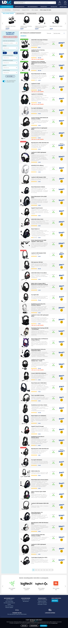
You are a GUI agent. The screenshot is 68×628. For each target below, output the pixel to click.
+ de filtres (9, 76)
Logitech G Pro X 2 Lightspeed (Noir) (39, 128)
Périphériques (16, 10)
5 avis (39, 181)
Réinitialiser (10, 37)
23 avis (39, 90)
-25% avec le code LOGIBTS (37, 59)
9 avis (39, 445)
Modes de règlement (42, 602)
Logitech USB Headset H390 (38, 177)
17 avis (39, 300)
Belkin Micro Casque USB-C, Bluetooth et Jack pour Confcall (39, 284)
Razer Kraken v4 (35, 229)
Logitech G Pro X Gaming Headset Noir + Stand (37, 360)
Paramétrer (33, 625)
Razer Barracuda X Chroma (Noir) (39, 479)
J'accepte (43, 625)
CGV (6, 601)
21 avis (39, 102)
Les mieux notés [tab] (31, 13)
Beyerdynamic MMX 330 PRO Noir (40, 448)
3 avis (39, 215)
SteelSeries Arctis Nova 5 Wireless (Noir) (37, 437)
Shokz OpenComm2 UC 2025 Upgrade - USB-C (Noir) (38, 241)
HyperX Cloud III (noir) (37, 208)
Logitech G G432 (35, 83)
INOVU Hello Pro (35, 471)
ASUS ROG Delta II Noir (37, 219)
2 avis (39, 312)
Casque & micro (25, 10)
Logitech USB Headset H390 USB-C (40, 504)
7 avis (39, 391)
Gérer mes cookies (9, 605)
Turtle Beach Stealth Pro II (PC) (39, 557)
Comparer (23, 48)
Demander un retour (42, 604)
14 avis (39, 412)
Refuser (24, 625)
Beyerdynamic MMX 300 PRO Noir (40, 142)
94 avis (39, 57)
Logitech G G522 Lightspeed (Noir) (38, 153)
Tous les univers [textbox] (19, 2)
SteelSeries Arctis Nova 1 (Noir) (39, 405)
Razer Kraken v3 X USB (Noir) (38, 415)
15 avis (39, 368)
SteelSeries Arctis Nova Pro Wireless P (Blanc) (38, 304)
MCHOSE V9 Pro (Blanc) (37, 165)
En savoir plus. (54, 623)
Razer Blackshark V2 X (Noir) (38, 73)
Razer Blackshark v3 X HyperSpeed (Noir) (37, 513)
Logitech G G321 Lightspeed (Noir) (38, 545)
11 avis (39, 113)
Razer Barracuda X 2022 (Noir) (38, 383)
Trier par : (49, 33)
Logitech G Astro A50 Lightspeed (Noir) (39, 315)
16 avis (39, 268)
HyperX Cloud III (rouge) (37, 426)
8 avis (39, 137)
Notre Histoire (9, 599)
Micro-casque (35, 10)
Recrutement (26, 601)
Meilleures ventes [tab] (8, 13)
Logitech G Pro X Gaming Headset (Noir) (37, 50)
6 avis (39, 47)
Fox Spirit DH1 (35, 294)
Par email (55, 600)
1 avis (39, 455)
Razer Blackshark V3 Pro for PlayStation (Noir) (38, 350)
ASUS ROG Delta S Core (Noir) (39, 272)
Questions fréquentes (42, 599)
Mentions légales (9, 607)
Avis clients (10, 601)
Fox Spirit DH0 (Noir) (36, 459)
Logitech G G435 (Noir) (37, 94)
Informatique (7, 10)
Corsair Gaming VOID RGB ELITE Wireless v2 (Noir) (39, 118)
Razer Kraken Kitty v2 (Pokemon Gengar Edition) (39, 339)
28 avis (39, 70)
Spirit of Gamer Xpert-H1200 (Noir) (38, 492)
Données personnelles (9, 602)
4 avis (39, 80)
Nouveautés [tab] (20, 13)
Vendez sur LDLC (26, 599)
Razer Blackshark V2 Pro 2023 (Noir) (39, 197)
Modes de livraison (42, 601)
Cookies (9, 604)
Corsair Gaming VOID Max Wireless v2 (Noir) (38, 535)
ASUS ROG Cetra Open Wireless (39, 39)
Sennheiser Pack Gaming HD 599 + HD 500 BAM (39, 328)
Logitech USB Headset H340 (38, 253)
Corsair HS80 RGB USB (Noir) (38, 373)
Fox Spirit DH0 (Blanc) (37, 108)
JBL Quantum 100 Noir (37, 262)
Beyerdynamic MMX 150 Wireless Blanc (39, 523)
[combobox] (20, 2)
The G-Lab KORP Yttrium (37, 395)
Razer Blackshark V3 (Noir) (38, 187)
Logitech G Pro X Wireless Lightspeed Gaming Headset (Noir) (38, 63)
